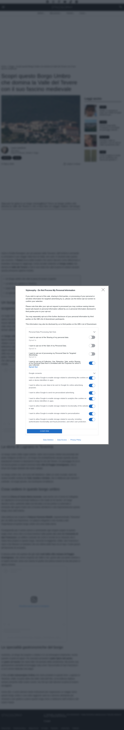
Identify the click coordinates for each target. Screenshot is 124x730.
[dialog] (62, 365)
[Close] (104, 290)
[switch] (92, 337)
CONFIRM (44, 431)
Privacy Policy (75, 440)
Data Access (62, 440)
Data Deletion (48, 440)
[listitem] (62, 332)
